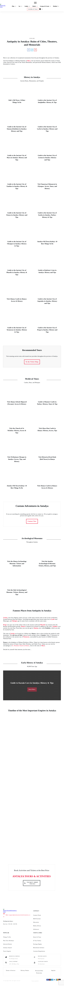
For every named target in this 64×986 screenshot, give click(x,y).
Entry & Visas (37, 937)
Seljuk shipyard (31, 808)
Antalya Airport (7, 947)
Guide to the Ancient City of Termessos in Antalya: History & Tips (17, 330)
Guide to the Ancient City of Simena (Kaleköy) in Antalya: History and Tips (17, 129)
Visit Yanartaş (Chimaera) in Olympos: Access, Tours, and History (47, 186)
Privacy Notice (25, 970)
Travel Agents (7, 951)
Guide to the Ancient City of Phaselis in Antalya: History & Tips (16, 272)
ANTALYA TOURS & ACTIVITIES (31, 876)
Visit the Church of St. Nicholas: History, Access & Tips (16, 430)
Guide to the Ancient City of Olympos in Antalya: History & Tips (17, 244)
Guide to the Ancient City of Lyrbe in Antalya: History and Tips (47, 129)
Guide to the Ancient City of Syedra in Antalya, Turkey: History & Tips (47, 215)
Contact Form (37, 915)
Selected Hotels (7, 944)
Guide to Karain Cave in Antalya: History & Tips (32, 683)
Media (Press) (37, 925)
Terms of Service (10, 970)
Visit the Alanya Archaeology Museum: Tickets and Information (17, 563)
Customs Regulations (39, 951)
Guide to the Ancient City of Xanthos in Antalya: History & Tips (16, 186)
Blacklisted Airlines (38, 947)
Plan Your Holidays (8, 940)
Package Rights (37, 944)
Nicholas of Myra (31, 781)
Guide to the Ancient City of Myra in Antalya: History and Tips (17, 158)
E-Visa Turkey (37, 940)
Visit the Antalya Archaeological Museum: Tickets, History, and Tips (47, 563)
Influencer (36, 929)
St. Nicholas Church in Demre (20, 645)
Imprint (53, 970)
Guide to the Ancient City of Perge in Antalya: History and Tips (47, 330)
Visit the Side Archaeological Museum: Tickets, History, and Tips (16, 592)
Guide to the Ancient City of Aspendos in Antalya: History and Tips (47, 301)
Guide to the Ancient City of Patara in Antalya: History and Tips (16, 215)
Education (36, 922)
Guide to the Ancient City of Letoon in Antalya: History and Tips (47, 158)
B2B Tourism (37, 918)
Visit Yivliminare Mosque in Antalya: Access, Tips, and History (16, 459)
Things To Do (7, 937)
